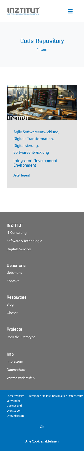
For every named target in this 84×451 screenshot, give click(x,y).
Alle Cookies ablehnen (42, 441)
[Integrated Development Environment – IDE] (42, 87)
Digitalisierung (25, 146)
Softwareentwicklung (31, 153)
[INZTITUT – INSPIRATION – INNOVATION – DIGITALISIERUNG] (24, 9)
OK (42, 427)
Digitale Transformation (33, 139)
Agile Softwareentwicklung (35, 132)
